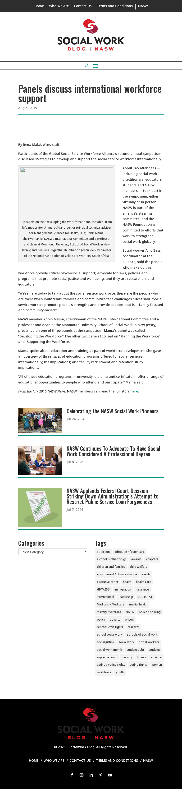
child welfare (138, 567)
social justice (105, 642)
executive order (107, 582)
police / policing (150, 612)
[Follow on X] (100, 775)
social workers (149, 642)
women (157, 665)
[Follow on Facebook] (72, 775)
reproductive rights (110, 627)
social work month (109, 650)
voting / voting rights (111, 665)
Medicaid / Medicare (110, 604)
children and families (111, 567)
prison (129, 620)
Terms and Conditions (115, 6)
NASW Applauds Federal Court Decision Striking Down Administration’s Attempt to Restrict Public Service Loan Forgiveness (113, 496)
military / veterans (109, 612)
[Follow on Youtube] (110, 775)
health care (143, 582)
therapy (127, 657)
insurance (142, 589)
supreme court (107, 657)
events (146, 574)
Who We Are (59, 6)
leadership (126, 597)
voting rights (138, 665)
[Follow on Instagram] (81, 775)
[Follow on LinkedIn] (91, 775)
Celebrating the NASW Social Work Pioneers (113, 411)
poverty (115, 620)
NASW (143, 6)
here (134, 391)
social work (126, 642)
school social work (109, 634)
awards (136, 559)
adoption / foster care (129, 552)
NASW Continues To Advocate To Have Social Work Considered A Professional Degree (113, 451)
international (105, 597)
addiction (103, 552)
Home (39, 6)
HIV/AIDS (103, 589)
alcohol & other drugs (112, 559)
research (134, 627)
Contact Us (82, 6)
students (154, 650)
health (127, 582)
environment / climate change (117, 574)
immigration (122, 589)
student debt (135, 650)
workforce (104, 672)
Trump (141, 657)
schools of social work (142, 634)
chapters (152, 559)
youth (120, 672)
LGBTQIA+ (145, 597)
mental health (138, 604)
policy (101, 620)
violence (156, 657)
